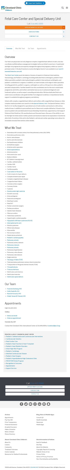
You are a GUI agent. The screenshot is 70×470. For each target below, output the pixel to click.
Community (8, 447)
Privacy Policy (40, 454)
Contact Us (33, 36)
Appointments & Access (34, 27)
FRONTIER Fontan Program (15, 361)
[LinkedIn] (39, 404)
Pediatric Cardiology (12, 351)
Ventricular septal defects (15, 277)
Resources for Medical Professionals (16, 454)
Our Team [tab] (31, 48)
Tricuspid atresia (12, 267)
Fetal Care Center (13, 75)
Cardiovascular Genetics (13, 339)
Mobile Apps (40, 424)
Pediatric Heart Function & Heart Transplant (20, 344)
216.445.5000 (37, 23)
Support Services (11, 368)
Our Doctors (34, 32)
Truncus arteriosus (13, 269)
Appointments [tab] (41, 48)
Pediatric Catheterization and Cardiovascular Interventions (24, 336)
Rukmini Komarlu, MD (14, 293)
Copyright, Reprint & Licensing (45, 449)
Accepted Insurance (11, 427)
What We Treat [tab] (20, 48)
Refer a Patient (9, 432)
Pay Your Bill (9, 420)
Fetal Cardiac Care (12, 341)
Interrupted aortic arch (14, 223)
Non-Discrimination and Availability (47, 459)
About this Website (42, 447)
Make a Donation (10, 429)
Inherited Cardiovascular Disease (16, 353)
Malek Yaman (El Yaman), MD (16, 296)
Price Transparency (11, 422)
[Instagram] (35, 404)
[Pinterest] (44, 404)
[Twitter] (26, 404)
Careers (7, 445)
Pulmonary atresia (12, 240)
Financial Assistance (11, 424)
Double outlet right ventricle (16, 191)
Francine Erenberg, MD (14, 289)
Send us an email (12, 316)
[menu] (67, 7)
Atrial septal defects (13, 150)
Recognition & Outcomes (14, 363)
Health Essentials (41, 420)
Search (62, 7)
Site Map (39, 445)
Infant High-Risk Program (14, 349)
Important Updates (35, 3)
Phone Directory (10, 434)
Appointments (10, 366)
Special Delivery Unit (40, 103)
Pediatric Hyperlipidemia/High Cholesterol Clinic (21, 358)
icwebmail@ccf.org (54, 326)
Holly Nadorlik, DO (13, 291)
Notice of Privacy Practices (44, 457)
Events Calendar (10, 452)
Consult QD (40, 417)
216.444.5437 (34, 467)
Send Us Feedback (41, 442)
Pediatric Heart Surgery (13, 356)
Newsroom (39, 422)
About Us (7, 442)
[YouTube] (30, 404)
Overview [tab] (9, 48)
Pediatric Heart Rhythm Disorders (16, 346)
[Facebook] (21, 404)
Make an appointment (14, 318)
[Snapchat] (48, 404)
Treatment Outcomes (11, 449)
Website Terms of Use (43, 452)
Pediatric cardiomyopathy (15, 238)
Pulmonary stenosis (13, 245)
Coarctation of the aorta (14, 172)
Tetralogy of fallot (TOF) (15, 260)
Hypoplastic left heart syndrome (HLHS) (19, 220)
